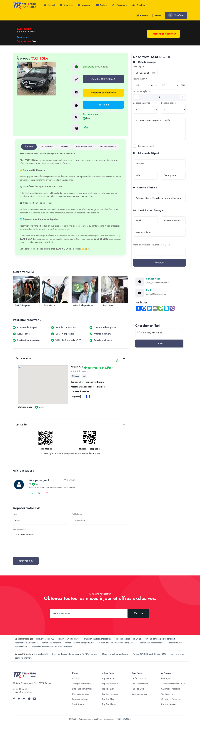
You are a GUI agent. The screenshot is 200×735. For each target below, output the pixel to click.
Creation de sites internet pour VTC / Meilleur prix (75, 653)
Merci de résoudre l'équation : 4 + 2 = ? (151, 244)
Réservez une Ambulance (26, 642)
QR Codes (21, 424)
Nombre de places (141, 91)
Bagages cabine (168, 102)
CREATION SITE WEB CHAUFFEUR (149, 653)
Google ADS (42, 653)
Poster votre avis (26, 560)
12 (32, 493)
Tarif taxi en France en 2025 (128, 638)
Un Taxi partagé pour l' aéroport (160, 638)
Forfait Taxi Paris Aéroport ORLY (80, 642)
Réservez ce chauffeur (103, 92)
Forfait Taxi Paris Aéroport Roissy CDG (117, 642)
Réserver (144, 15)
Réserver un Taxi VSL (44, 638)
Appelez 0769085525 (103, 79)
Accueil (51, 5)
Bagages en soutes (141, 102)
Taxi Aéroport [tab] (46, 146)
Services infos (23, 358)
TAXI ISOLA (91, 367)
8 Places (75, 376)
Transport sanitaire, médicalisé (97, 638)
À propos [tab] (29, 146)
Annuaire (86, 5)
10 (49, 493)
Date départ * (139, 66)
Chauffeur (140, 5)
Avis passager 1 (39, 480)
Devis (158, 15)
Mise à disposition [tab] (84, 146)
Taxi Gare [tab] (64, 146)
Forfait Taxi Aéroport (51, 642)
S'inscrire (138, 613)
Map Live (68, 5)
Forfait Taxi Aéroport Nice (151, 642)
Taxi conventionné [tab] (108, 146)
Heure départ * (140, 78)
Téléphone (77, 514)
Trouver (159, 343)
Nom (15, 514)
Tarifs (102, 5)
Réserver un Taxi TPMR (68, 638)
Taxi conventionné (146, 146)
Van (84, 376)
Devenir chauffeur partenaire (115, 653)
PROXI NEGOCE (123, 718)
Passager (120, 5)
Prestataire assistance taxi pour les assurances (52, 646)
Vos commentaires (21, 529)
